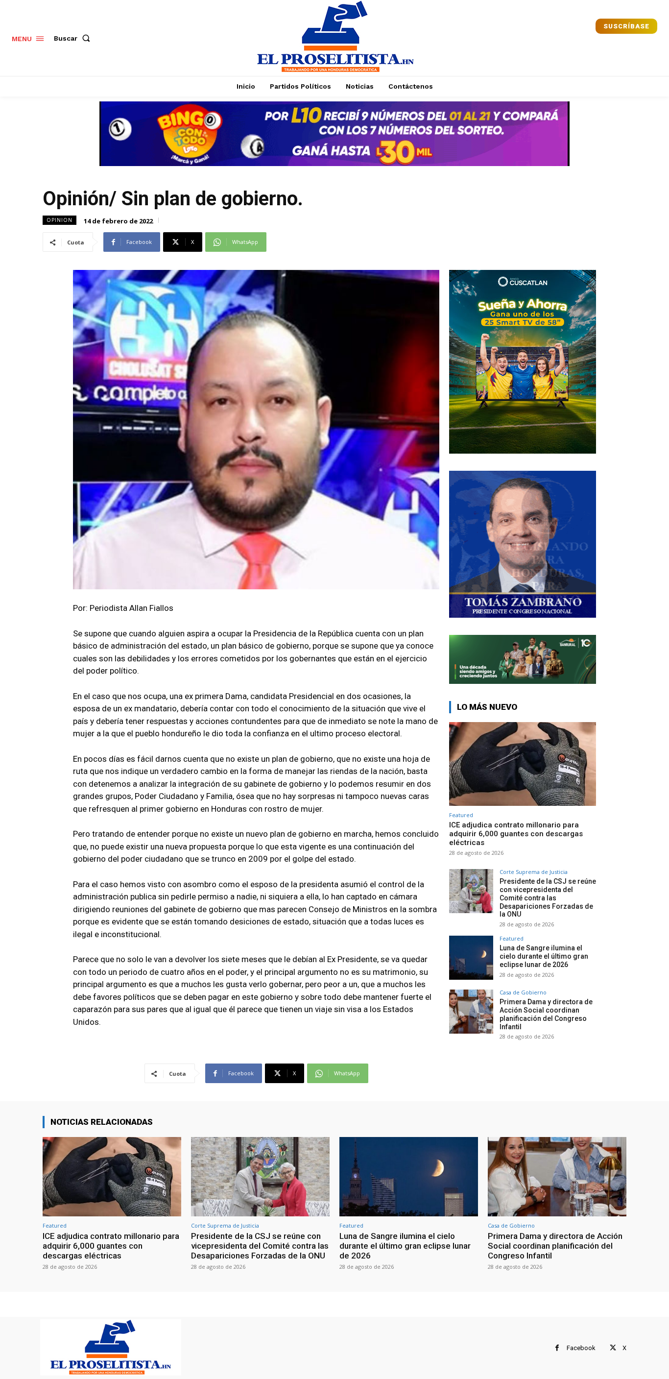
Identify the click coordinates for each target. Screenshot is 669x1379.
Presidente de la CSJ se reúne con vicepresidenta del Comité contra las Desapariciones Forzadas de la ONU (548, 897)
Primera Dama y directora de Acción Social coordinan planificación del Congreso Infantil (546, 1014)
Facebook (581, 1348)
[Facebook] (557, 1347)
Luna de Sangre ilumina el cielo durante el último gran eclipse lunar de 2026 (544, 956)
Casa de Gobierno (523, 992)
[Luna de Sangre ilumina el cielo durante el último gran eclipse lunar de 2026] (471, 958)
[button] (74, 38)
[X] (612, 1347)
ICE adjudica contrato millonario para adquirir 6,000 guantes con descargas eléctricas (516, 834)
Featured (461, 815)
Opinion (59, 220)
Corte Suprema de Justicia (534, 871)
